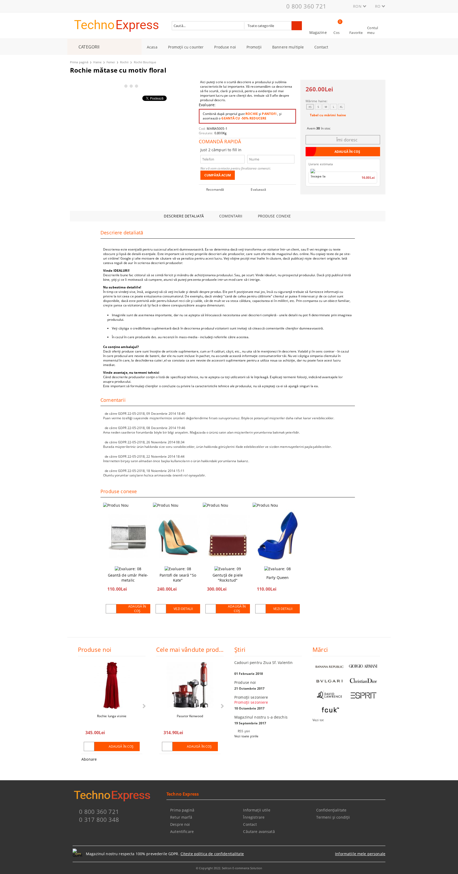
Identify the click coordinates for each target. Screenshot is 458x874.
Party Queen (277, 577)
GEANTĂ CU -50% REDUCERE (243, 118)
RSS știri (244, 731)
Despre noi (180, 824)
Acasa (152, 47)
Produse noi (225, 47)
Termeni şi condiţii (333, 817)
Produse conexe (274, 215)
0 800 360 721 (306, 6)
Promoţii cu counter (186, 47)
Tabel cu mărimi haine (328, 115)
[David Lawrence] (329, 695)
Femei (111, 62)
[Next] (143, 706)
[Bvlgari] (329, 681)
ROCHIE (251, 114)
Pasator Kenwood (190, 716)
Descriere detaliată (184, 215)
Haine (97, 62)
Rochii (124, 62)
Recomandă (215, 189)
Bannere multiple (288, 47)
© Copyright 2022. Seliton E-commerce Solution (229, 868)
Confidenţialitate (331, 810)
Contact (321, 47)
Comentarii (230, 215)
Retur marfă (181, 817)
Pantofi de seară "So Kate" (178, 578)
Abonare (89, 759)
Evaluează (258, 189)
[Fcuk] (329, 710)
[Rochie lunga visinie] (111, 685)
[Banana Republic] (329, 666)
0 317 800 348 (99, 819)
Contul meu (372, 30)
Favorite (356, 32)
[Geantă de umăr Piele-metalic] (128, 535)
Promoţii (254, 47)
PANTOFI (269, 114)
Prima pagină (79, 62)
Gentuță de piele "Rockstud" (228, 578)
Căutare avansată (259, 831)
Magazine (318, 32)
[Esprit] (363, 695)
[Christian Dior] (363, 681)
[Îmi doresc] (111, 608)
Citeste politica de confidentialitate (212, 853)
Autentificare (182, 831)
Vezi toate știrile (246, 736)
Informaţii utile (256, 810)
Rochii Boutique (145, 62)
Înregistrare (254, 817)
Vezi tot (318, 720)
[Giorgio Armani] (363, 666)
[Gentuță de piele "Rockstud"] (227, 535)
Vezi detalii (183, 609)
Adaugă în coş (137, 608)
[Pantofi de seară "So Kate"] (178, 535)
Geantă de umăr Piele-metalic (128, 578)
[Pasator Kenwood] (190, 685)
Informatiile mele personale (360, 853)
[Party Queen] (277, 535)
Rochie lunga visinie (111, 716)
